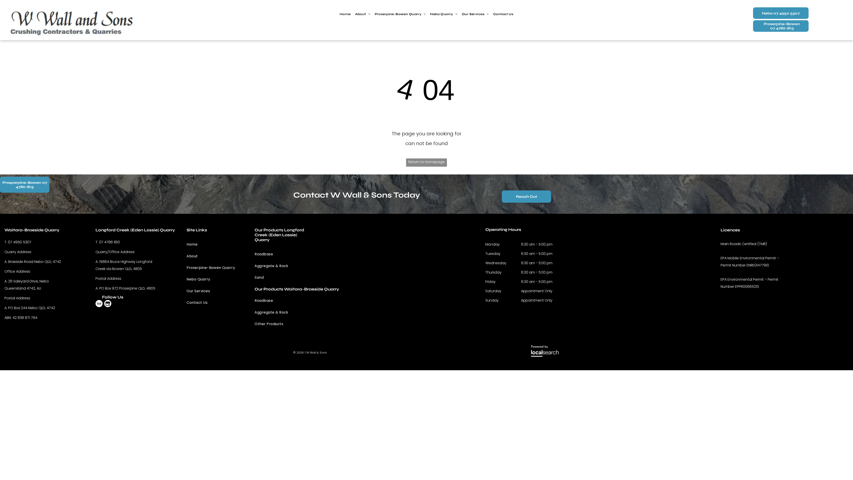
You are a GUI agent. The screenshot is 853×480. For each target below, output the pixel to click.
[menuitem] (345, 14)
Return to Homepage (426, 161)
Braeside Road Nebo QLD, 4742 (34, 261)
